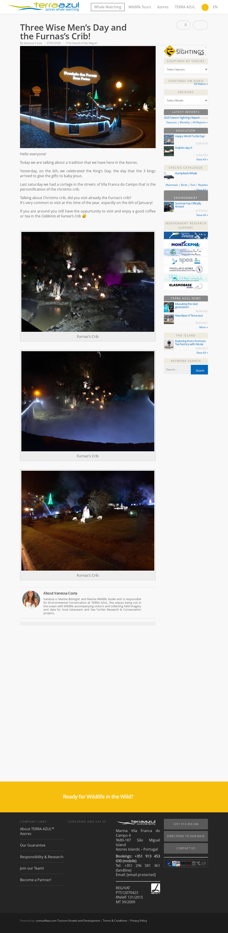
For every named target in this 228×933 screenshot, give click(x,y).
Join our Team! (32, 868)
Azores (163, 6)
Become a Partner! (35, 879)
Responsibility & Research (41, 856)
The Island (186, 335)
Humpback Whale (186, 173)
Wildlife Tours (139, 6)
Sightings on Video (186, 81)
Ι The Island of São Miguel (81, 43)
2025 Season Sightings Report (182, 118)
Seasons (171, 122)
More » (203, 327)
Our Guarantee (32, 845)
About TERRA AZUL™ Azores (37, 831)
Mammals (172, 185)
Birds (184, 185)
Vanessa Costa (33, 43)
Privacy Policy (138, 920)
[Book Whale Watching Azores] (205, 7)
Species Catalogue (186, 168)
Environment (186, 198)
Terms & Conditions (115, 920)
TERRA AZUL (185, 6)
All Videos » (201, 84)
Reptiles (203, 185)
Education (185, 130)
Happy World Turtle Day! (190, 136)
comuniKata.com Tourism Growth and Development (68, 920)
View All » (202, 159)
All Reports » (200, 122)
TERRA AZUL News (186, 298)
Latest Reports (186, 112)
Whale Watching (107, 6)
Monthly (185, 122)
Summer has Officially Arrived (188, 204)
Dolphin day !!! (183, 148)
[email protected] (141, 874)
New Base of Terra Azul (189, 315)
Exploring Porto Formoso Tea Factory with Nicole (190, 342)
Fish (192, 185)
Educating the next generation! (186, 305)
